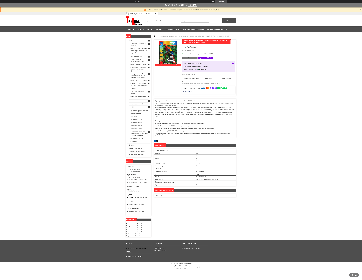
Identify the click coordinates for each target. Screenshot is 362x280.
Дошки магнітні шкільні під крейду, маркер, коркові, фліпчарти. (138, 69)
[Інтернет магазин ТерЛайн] (134, 20)
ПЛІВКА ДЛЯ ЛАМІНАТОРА (215, 29)
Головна (131, 29)
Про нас (149, 29)
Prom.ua (190, 263)
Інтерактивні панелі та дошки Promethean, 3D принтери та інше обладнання (139, 111)
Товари (139, 29)
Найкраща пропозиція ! (137, 104)
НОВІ (132, 107)
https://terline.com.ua (134, 177)
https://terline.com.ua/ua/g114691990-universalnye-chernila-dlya (172, 126)
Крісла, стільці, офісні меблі (139, 80)
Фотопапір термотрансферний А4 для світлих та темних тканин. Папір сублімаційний (185, 36)
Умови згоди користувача (137, 151)
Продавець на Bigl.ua (181, 265)
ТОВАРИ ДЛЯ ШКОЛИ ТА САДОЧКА (193, 29)
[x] (157, 141)
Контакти (159, 29)
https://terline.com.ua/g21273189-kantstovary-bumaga (169, 131)
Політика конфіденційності (196, 267)
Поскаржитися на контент (181, 267)
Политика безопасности (136, 154)
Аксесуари (134, 116)
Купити (190, 58)
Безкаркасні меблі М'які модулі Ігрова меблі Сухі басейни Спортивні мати (138, 75)
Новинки (133, 101)
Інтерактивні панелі (136, 125)
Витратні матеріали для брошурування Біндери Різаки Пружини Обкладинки (139, 133)
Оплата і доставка (172, 29)
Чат (355, 275)
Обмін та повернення (135, 148)
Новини (131, 145)
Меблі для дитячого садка (138, 64)
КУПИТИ (193, 5)
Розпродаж (134, 141)
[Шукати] (207, 21)
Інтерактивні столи (136, 128)
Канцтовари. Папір (136, 56)
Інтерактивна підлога (137, 138)
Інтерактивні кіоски (136, 122)
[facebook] (155, 141)
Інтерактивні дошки (136, 119)
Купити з (202, 58)
